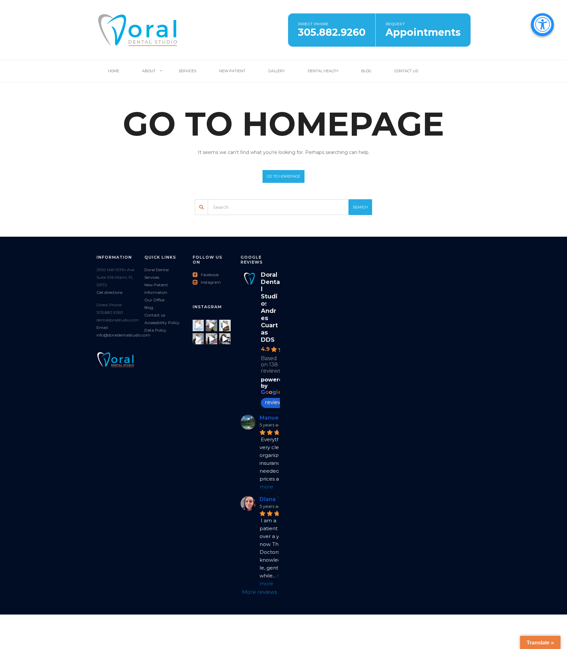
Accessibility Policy (161, 322)
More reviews (259, 592)
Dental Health (323, 71)
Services (187, 71)
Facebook (206, 274)
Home (113, 71)
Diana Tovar (276, 499)
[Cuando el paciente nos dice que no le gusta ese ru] (198, 325)
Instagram (207, 282)
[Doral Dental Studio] (137, 29)
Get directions (109, 292)
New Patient (232, 71)
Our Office (154, 299)
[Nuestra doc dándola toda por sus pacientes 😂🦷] (211, 339)
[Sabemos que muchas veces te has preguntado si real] (225, 325)
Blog (366, 71)
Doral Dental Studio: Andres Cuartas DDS (270, 307)
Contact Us (406, 71)
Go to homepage (283, 176)
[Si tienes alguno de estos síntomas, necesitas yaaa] (211, 325)
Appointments (423, 32)
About (149, 71)
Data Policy (155, 330)
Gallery (276, 71)
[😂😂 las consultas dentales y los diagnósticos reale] (225, 339)
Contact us (154, 315)
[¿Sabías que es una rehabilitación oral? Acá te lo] (198, 339)
